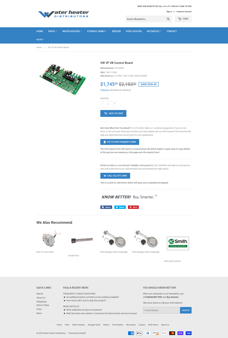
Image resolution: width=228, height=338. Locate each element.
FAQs (39, 309)
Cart (185, 18)
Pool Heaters (134, 31)
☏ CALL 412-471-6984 (115, 175)
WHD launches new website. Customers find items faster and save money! (101, 313)
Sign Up (186, 310)
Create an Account (184, 12)
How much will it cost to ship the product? (86, 300)
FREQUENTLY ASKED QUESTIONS (79, 293)
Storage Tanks (96, 31)
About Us (40, 297)
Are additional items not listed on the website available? (92, 297)
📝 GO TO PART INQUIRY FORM (120, 142)
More (39, 39)
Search (39, 293)
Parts (51, 31)
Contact (172, 31)
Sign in (169, 12)
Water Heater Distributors (54, 333)
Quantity (104, 98)
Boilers (116, 31)
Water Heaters (71, 31)
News (39, 313)
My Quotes (153, 31)
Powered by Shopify (77, 333)
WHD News (153, 325)
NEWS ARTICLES (71, 306)
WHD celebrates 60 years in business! (84, 310)
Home (39, 31)
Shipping (104, 90)
